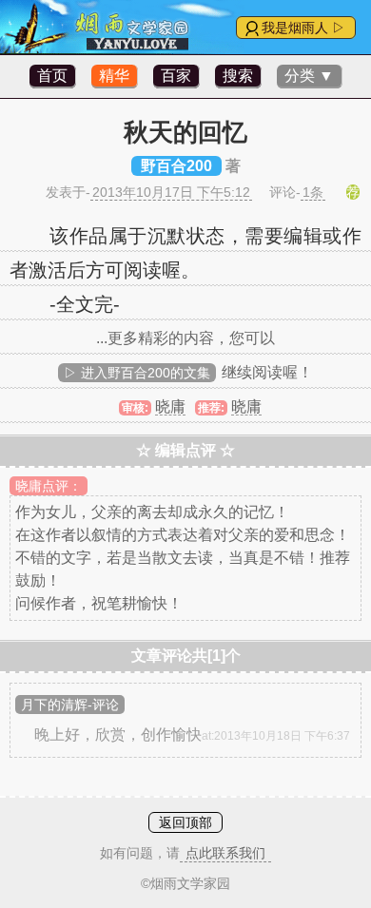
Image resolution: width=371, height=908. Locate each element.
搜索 (238, 76)
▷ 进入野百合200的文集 (137, 372)
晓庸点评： (48, 485)
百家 (176, 76)
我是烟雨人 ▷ (303, 27)
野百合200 (176, 166)
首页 (52, 76)
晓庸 (170, 406)
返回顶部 (185, 822)
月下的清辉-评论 (70, 704)
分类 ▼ (309, 76)
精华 (114, 76)
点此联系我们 (225, 852)
